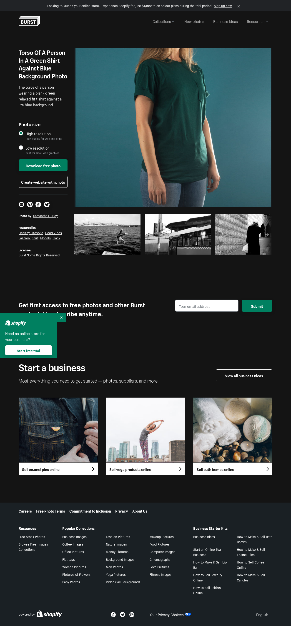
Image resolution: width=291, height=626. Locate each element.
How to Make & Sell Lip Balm (210, 564)
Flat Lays (68, 559)
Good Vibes (53, 232)
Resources (255, 21)
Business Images (74, 536)
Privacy (121, 510)
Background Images (120, 559)
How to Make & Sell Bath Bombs (254, 539)
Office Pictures (73, 551)
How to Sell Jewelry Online (207, 577)
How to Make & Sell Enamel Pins (251, 552)
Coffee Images (72, 543)
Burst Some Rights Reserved (39, 254)
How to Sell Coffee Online (250, 564)
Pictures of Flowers (76, 574)
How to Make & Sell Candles (251, 577)
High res (108, 250)
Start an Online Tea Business (207, 552)
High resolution (38, 133)
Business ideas (225, 21)
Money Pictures (117, 551)
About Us (139, 510)
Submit (257, 306)
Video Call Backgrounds (123, 581)
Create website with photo (43, 182)
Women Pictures (74, 566)
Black (56, 237)
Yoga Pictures (116, 574)
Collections (162, 21)
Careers (25, 510)
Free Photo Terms (50, 510)
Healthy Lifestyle (31, 232)
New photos (194, 21)
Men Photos (114, 566)
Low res (126, 250)
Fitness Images (160, 574)
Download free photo (43, 165)
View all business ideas (244, 375)
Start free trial (28, 350)
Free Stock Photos (32, 536)
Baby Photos (71, 581)
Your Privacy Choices (167, 614)
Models (45, 237)
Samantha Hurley (45, 215)
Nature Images (116, 543)
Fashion (24, 237)
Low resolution (37, 147)
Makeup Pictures (162, 536)
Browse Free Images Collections (33, 546)
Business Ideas (204, 536)
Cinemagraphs (160, 559)
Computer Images (162, 551)
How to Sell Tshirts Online (207, 590)
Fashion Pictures (118, 536)
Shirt (35, 237)
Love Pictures (159, 566)
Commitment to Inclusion (90, 510)
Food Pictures (160, 543)
